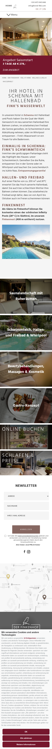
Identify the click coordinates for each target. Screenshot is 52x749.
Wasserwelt (8, 81)
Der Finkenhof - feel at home (19, 78)
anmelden (26, 529)
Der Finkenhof (26, 624)
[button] (50, 631)
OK (26, 732)
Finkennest (9, 219)
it (41, 9)
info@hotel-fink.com (37, 5)
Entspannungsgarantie (31, 171)
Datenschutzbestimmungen (28, 536)
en (44, 9)
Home (4, 78)
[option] (26, 37)
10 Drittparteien (30, 638)
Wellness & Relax (39, 78)
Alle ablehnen (26, 738)
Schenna (29, 115)
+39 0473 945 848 (38, 2)
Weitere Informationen (26, 744)
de (37, 9)
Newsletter (26, 486)
